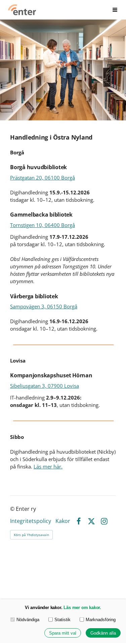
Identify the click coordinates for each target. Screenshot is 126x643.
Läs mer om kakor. (82, 607)
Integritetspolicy (30, 521)
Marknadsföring (101, 619)
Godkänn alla (103, 633)
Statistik (62, 619)
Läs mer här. (48, 466)
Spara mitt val (62, 633)
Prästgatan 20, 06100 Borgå (42, 177)
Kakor (62, 521)
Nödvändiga (27, 619)
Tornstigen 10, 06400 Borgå (42, 225)
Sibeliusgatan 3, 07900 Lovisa (44, 385)
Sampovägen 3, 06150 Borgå (43, 306)
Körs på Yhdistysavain (31, 534)
